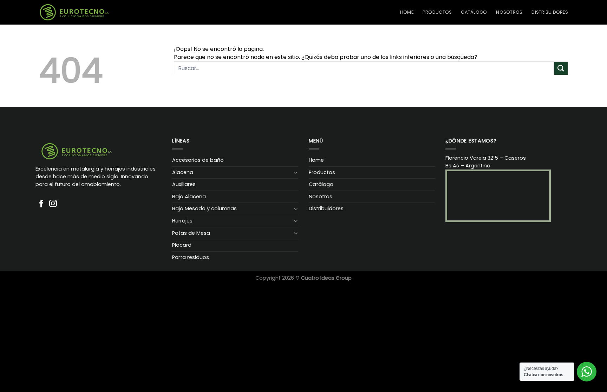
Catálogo (474, 12)
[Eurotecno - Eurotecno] (74, 12)
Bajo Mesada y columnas (204, 208)
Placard (181, 244)
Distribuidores (549, 12)
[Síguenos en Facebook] (41, 204)
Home (406, 12)
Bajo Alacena (189, 196)
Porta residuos (190, 257)
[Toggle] (295, 172)
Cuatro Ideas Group (326, 277)
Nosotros (509, 12)
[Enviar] (561, 68)
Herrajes (182, 220)
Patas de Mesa (191, 233)
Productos (437, 12)
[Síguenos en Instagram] (53, 204)
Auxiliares (184, 184)
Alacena (182, 172)
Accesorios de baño (198, 160)
